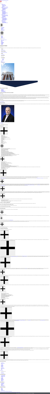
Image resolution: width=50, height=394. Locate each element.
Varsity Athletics (3, 21)
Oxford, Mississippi (4, 11)
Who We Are (2, 17)
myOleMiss (2, 377)
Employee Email (2, 42)
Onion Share (2, 89)
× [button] (49, 392)
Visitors (1, 385)
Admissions (2, 7)
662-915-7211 (2, 372)
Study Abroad (3, 6)
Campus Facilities (3, 14)
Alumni (1, 384)
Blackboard (2, 378)
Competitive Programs (4, 5)
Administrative (2, 60)
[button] (0, 2)
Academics (2, 364)
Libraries (2, 41)
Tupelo (1, 388)
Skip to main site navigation (2, 0)
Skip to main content (6, 0)
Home (1, 61)
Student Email (2, 379)
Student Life (2, 10)
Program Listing (3, 4)
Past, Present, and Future (4, 19)
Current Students (2, 383)
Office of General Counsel (3, 185)
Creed (26, 268)
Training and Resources (3, 91)
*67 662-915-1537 (2, 54)
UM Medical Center (3, 390)
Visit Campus (3, 9)
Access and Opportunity (4, 18)
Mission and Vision (3, 20)
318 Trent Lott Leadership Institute (4, 52)
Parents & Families (2, 29)
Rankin (1, 37)
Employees (2, 28)
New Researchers (3, 16)
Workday (2, 44)
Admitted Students (2, 27)
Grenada (2, 389)
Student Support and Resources (4, 12)
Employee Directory (3, 368)
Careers (1, 380)
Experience (2, 43)
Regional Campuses (4, 13)
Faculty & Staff (2, 40)
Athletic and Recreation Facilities (5, 22)
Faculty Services (2, 90)
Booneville (2, 36)
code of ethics (16, 256)
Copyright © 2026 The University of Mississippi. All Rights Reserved (6, 391)
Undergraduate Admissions (4, 8)
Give (1, 369)
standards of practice (13, 256)
